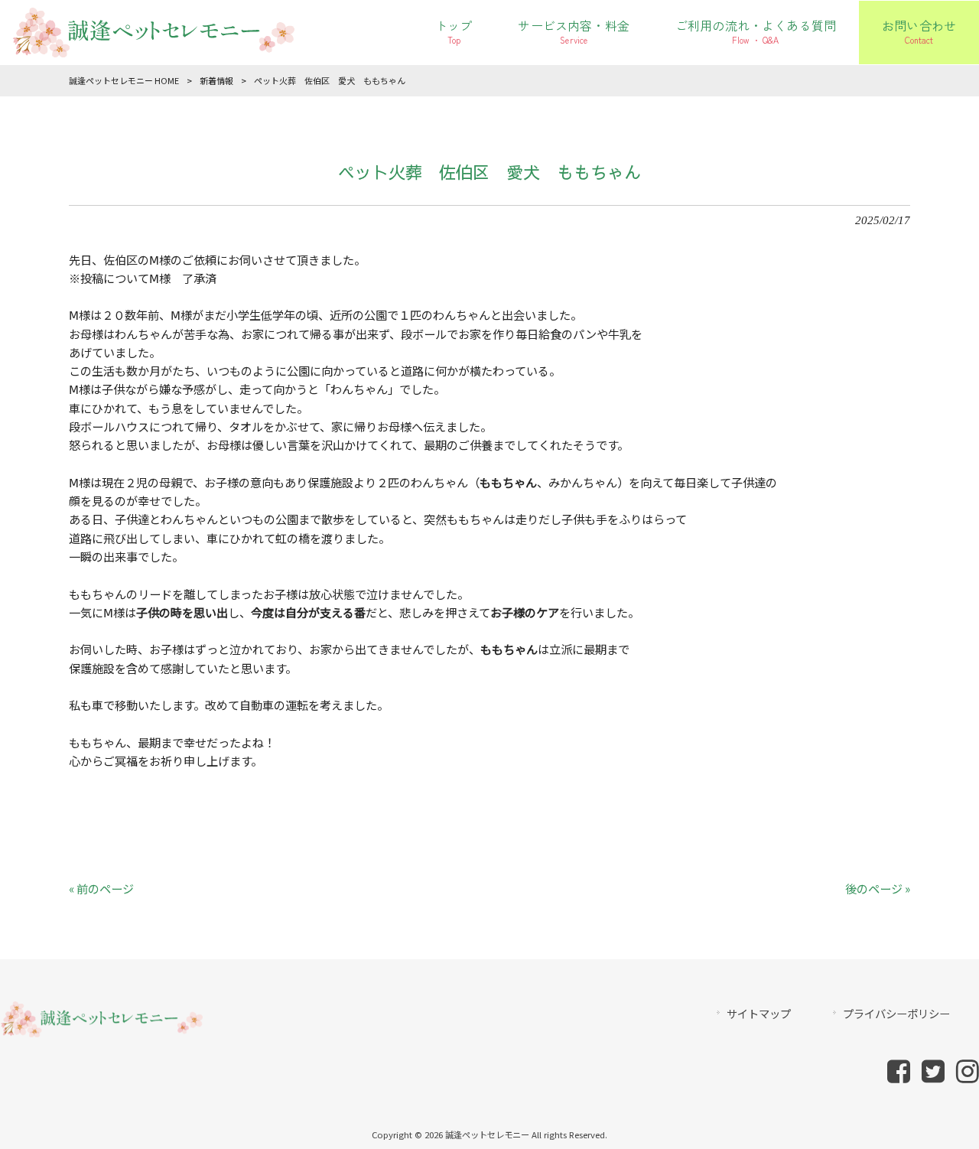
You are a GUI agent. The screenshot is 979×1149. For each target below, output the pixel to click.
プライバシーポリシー (896, 1013)
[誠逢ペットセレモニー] (152, 48)
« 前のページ (101, 888)
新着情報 (216, 80)
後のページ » (877, 888)
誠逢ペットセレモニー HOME (124, 80)
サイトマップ (759, 1013)
